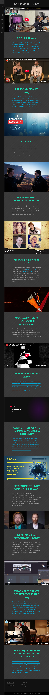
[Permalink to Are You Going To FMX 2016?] (26, 409)
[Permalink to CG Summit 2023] (26, 70)
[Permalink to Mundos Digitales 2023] (26, 124)
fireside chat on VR (27, 271)
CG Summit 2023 (26, 38)
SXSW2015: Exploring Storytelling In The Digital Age (26, 653)
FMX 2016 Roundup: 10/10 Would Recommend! (27, 321)
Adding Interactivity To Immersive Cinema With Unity (26, 430)
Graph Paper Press (36, 693)
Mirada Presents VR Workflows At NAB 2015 (26, 594)
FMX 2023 (26, 141)
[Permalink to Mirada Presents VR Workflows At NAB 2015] (26, 632)
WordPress (23, 693)
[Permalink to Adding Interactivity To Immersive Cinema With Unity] (26, 468)
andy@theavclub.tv (10, 685)
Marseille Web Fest (31, 269)
